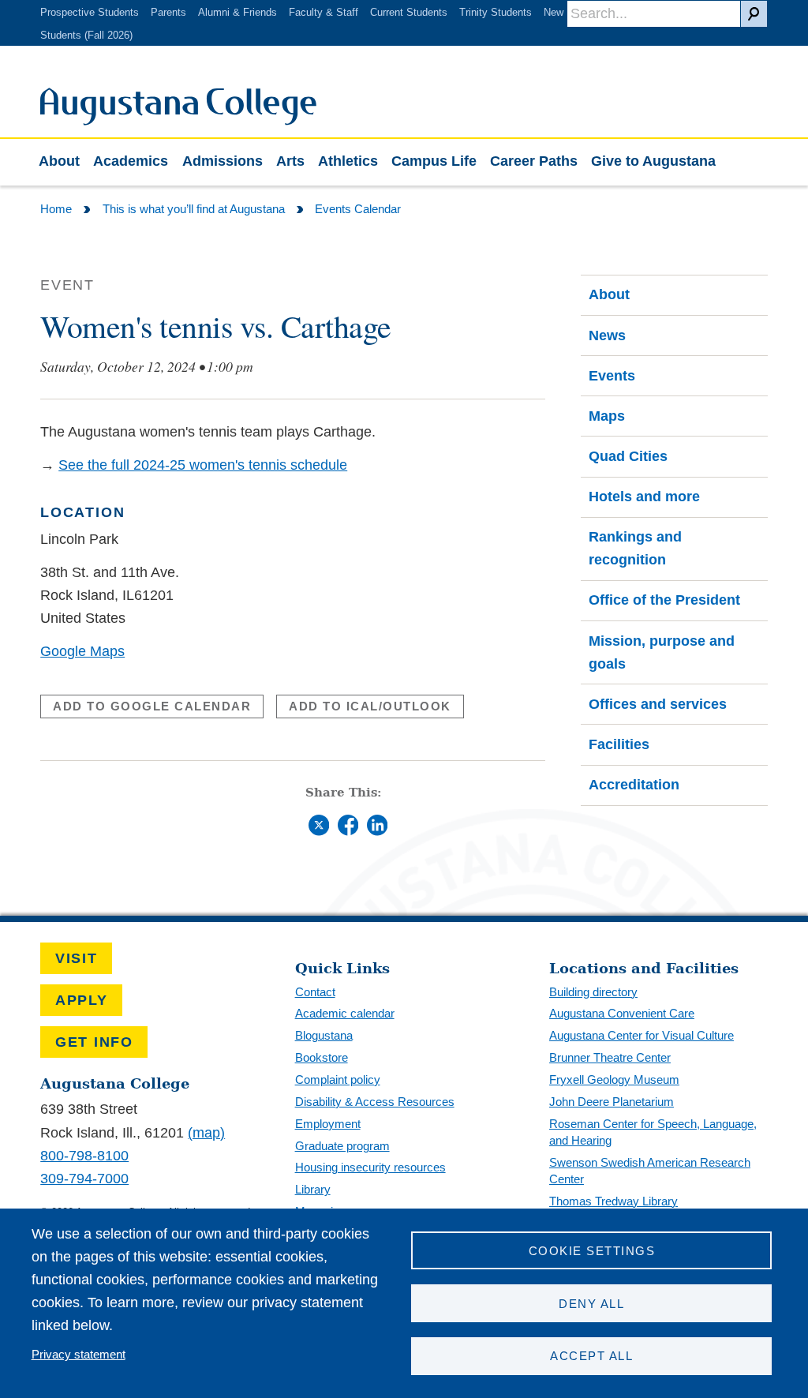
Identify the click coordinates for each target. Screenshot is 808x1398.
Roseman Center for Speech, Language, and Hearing (653, 1132)
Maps (607, 416)
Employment (328, 1123)
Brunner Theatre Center (610, 1057)
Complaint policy (337, 1079)
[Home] (178, 121)
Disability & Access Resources (374, 1101)
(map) (206, 1133)
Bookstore (321, 1057)
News (607, 335)
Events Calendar (358, 209)
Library (313, 1189)
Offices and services (658, 704)
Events (612, 376)
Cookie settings (592, 1250)
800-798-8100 (84, 1156)
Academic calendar (345, 1013)
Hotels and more (644, 496)
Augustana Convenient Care (621, 1013)
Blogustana (324, 1035)
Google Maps (82, 651)
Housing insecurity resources (370, 1167)
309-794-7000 (84, 1178)
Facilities (619, 744)
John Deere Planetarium (611, 1101)
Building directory (593, 992)
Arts (290, 161)
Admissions (222, 161)
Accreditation (634, 785)
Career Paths (534, 161)
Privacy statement (78, 1354)
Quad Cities (628, 456)
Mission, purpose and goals (662, 652)
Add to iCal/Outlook (370, 706)
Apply (81, 1000)
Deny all (591, 1303)
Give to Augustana (653, 161)
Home (56, 209)
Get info (94, 1042)
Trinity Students (495, 12)
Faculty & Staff (323, 12)
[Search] (754, 14)
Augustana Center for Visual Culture (641, 1035)
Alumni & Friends (237, 12)
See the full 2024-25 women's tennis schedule (202, 465)
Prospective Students (89, 12)
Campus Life (434, 161)
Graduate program (342, 1146)
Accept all (591, 1355)
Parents (168, 12)
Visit (76, 958)
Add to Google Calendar (152, 706)
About (59, 161)
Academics (130, 161)
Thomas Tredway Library (613, 1201)
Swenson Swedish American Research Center (649, 1171)
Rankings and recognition (635, 548)
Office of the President (664, 600)
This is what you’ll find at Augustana (194, 209)
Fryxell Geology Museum (614, 1079)
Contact (315, 992)
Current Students (408, 12)
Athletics (348, 161)
